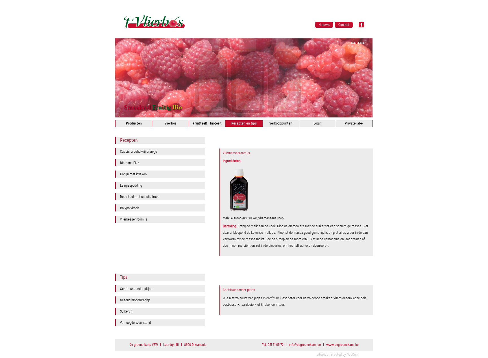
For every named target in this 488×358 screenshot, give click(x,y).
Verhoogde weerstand (135, 322)
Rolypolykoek (129, 208)
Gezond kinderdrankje (135, 300)
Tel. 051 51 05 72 (273, 345)
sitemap (322, 354)
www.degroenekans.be (342, 345)
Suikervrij (126, 311)
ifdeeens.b (305, 345)
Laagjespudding (131, 185)
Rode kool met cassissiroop (139, 196)
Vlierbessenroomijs (133, 219)
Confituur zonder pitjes (136, 288)
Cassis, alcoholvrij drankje (138, 151)
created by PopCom (345, 354)
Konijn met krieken (133, 174)
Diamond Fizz (129, 162)
